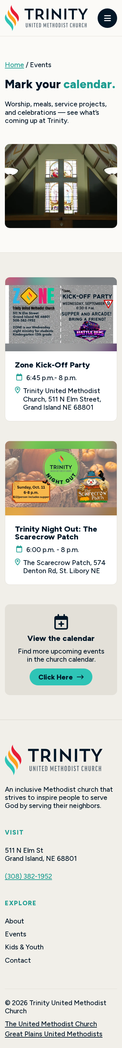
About (14, 921)
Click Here (55, 677)
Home (14, 65)
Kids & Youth (24, 947)
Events (15, 934)
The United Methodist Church (51, 1024)
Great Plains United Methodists (53, 1034)
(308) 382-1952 (28, 876)
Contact (18, 960)
